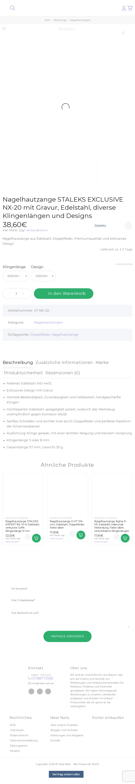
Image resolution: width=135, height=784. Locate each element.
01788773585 (42, 678)
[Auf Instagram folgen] (40, 691)
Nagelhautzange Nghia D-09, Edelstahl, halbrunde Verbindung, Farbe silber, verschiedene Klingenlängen (111, 526)
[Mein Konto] (124, 8)
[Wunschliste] (128, 226)
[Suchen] (12, 8)
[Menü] (5, 8)
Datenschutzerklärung (23, 740)
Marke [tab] (102, 362)
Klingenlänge (14, 267)
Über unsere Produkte (64, 725)
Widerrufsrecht (19, 735)
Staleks (100, 226)
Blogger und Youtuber (64, 730)
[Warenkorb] (129, 8)
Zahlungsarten (19, 745)
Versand (15, 750)
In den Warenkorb (67, 293)
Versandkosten (37, 230)
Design (37, 267)
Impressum (17, 730)
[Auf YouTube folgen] (48, 691)
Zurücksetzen (124, 264)
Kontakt (55, 740)
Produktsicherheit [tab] (23, 372)
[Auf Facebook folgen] (31, 691)
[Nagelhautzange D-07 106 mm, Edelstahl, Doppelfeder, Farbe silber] (67, 494)
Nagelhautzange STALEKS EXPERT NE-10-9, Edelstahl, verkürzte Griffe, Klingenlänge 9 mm (22, 526)
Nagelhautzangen (80, 20)
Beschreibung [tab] (18, 362)
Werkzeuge (60, 20)
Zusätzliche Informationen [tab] (64, 362)
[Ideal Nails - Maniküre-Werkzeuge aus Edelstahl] (66, 8)
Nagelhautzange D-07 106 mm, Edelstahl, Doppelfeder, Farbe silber (67, 524)
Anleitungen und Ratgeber (66, 735)
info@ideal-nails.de (43, 683)
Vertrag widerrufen (66, 774)
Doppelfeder (40, 335)
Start (47, 20)
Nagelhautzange (65, 335)
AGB (12, 725)
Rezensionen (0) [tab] (62, 372)
